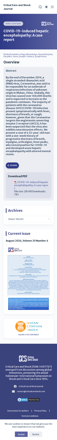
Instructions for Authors (18, 411)
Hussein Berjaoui (45, 54)
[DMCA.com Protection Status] (28, 399)
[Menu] (52, 7)
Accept (21, 434)
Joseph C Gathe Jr (26, 56)
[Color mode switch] (46, 6)
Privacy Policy (40, 411)
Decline (35, 434)
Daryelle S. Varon (10, 56)
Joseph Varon (41, 56)
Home (8, 24)
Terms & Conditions (29, 416)
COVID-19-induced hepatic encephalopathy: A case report (31, 185)
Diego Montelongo (28, 54)
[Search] (40, 6)
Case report (16, 24)
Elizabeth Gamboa (11, 54)
